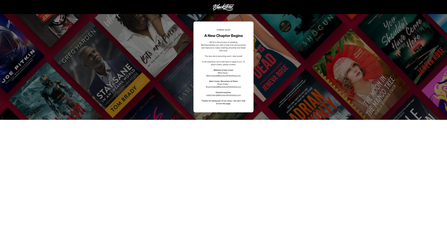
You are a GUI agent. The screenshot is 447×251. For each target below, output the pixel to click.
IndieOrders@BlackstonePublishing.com (223, 95)
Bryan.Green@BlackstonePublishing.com (223, 87)
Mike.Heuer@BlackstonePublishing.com (223, 75)
